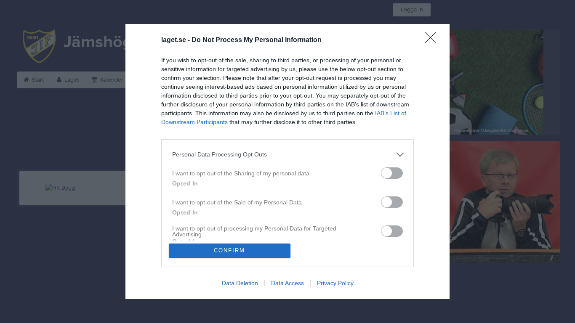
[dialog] (287, 161)
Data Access (287, 283)
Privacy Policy (335, 283)
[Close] (433, 40)
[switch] (392, 173)
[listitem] (287, 154)
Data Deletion (240, 283)
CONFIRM (229, 250)
